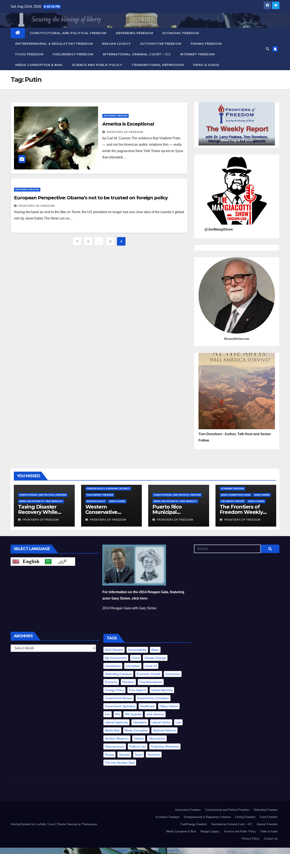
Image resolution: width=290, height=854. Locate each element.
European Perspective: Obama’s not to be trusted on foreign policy (91, 198)
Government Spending (120, 706)
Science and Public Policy (97, 65)
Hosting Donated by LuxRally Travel (33, 824)
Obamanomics (114, 746)
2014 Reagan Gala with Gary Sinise (129, 608)
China (135, 658)
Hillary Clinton (169, 706)
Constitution (113, 666)
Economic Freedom (180, 33)
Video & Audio (206, 65)
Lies (178, 722)
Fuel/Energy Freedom (73, 54)
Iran (107, 714)
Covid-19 (151, 666)
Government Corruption (153, 698)
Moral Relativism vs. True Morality (41, 501)
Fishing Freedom (206, 44)
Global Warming (162, 690)
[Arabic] (59, 561)
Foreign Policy (114, 690)
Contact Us (271, 838)
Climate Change (155, 658)
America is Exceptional (128, 124)
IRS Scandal (133, 714)
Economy (111, 682)
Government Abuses (118, 698)
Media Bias (112, 730)
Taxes (138, 754)
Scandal (124, 754)
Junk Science (155, 714)
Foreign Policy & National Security (108, 488)
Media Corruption (136, 730)
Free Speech (137, 690)
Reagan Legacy (116, 44)
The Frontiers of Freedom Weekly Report (241, 512)
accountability (137, 649)
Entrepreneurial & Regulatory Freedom (54, 44)
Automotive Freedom (160, 44)
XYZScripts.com (164, 851)
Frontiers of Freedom (124, 132)
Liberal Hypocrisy (116, 722)
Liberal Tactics (161, 722)
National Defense (164, 730)
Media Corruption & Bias (39, 65)
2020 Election (114, 649)
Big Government (116, 658)
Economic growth (148, 674)
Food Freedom (29, 54)
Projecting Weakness (165, 746)
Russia (109, 754)
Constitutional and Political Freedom (68, 33)
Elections (128, 682)
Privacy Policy (251, 838)
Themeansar (89, 824)
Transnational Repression (157, 65)
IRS (117, 714)
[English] (27, 561)
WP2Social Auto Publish (129, 851)
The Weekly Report (232, 501)
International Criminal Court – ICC (137, 54)
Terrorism (153, 754)
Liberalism (140, 722)
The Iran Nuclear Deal (120, 762)
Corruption (133, 666)
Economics (172, 674)
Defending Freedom (134, 33)
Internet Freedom (197, 54)
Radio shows (262, 495)
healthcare (147, 706)
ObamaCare (157, 738)
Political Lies (137, 746)
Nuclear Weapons (117, 738)
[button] (267, 49)
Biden (155, 649)
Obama (139, 738)
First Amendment (150, 682)
